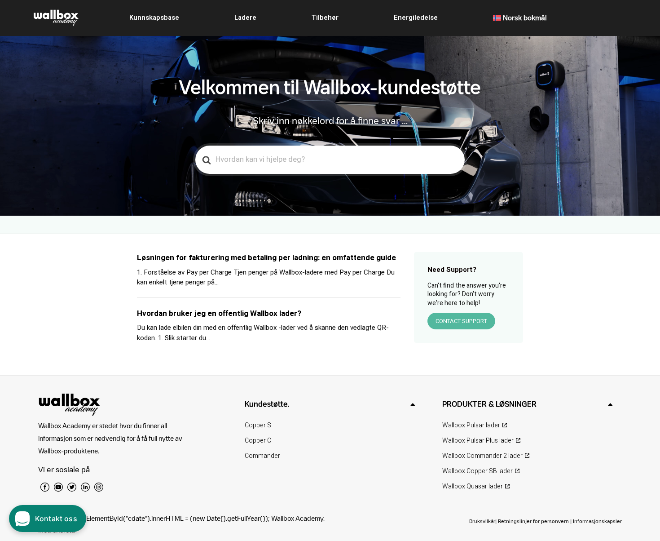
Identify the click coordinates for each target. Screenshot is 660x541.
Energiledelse (416, 17)
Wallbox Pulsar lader (471, 425)
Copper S (258, 425)
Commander (262, 456)
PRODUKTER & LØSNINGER (489, 404)
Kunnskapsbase (154, 17)
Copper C (258, 440)
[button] (330, 404)
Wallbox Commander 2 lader (482, 456)
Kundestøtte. (267, 404)
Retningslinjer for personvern (533, 521)
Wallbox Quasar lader (472, 486)
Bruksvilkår (482, 521)
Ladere (245, 17)
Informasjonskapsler (597, 521)
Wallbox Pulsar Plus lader (478, 440)
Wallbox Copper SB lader (477, 471)
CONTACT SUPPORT (461, 321)
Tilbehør (325, 17)
